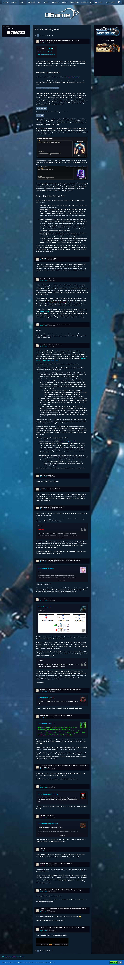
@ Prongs (42, 848)
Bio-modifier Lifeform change (48, 258)
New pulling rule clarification (48, 598)
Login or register (110, 2)
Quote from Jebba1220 (46, 698)
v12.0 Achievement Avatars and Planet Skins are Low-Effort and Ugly (59, 40)
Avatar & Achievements (73, 77)
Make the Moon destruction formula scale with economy (56, 715)
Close (120, 962)
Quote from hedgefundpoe (48, 824)
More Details (113, 962)
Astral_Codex (43, 42)
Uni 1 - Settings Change (46, 475)
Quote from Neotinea (46, 568)
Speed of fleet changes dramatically (50, 488)
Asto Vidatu (63, 302)
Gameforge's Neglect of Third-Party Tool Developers (55, 324)
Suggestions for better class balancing (51, 344)
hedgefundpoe (52, 302)
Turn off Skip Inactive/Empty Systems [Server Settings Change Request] (60, 560)
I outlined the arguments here (67, 441)
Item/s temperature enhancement (50, 279)
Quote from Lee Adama (46, 723)
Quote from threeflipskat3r (48, 794)
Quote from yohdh (44, 607)
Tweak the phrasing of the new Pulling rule (52, 507)
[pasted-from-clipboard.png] (62, 622)
